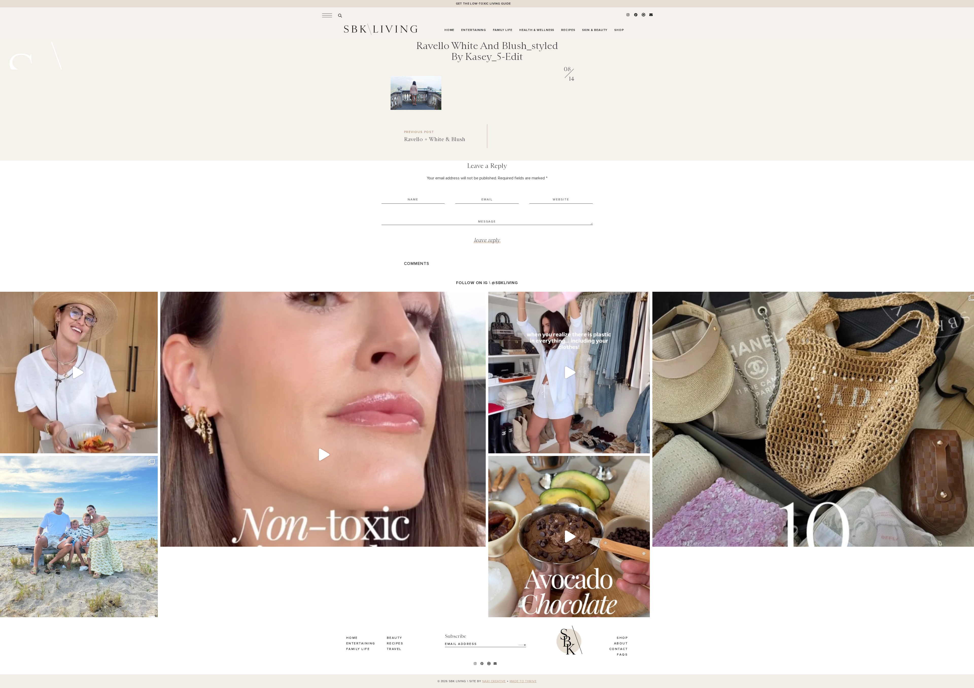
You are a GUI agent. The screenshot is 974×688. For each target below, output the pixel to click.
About (621, 643)
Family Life (358, 649)
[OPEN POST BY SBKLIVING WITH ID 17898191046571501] (323, 454)
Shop (622, 638)
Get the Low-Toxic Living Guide (483, 4)
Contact (618, 649)
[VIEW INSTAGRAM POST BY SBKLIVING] (152, 447)
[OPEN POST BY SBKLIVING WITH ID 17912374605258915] (569, 536)
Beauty (394, 638)
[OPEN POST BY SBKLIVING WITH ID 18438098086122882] (569, 372)
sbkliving (75, 297)
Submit (519, 643)
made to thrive (523, 681)
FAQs (622, 654)
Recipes (395, 643)
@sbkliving (505, 282)
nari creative (494, 681)
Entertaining (360, 643)
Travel (394, 649)
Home (352, 638)
